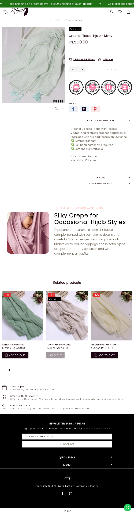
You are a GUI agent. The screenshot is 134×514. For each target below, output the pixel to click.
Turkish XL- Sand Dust (58, 344)
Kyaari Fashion (20, 12)
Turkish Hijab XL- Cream (104, 344)
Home (53, 20)
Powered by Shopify (86, 485)
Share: (72, 103)
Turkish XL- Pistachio (13, 344)
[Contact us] (127, 507)
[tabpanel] (22, 328)
